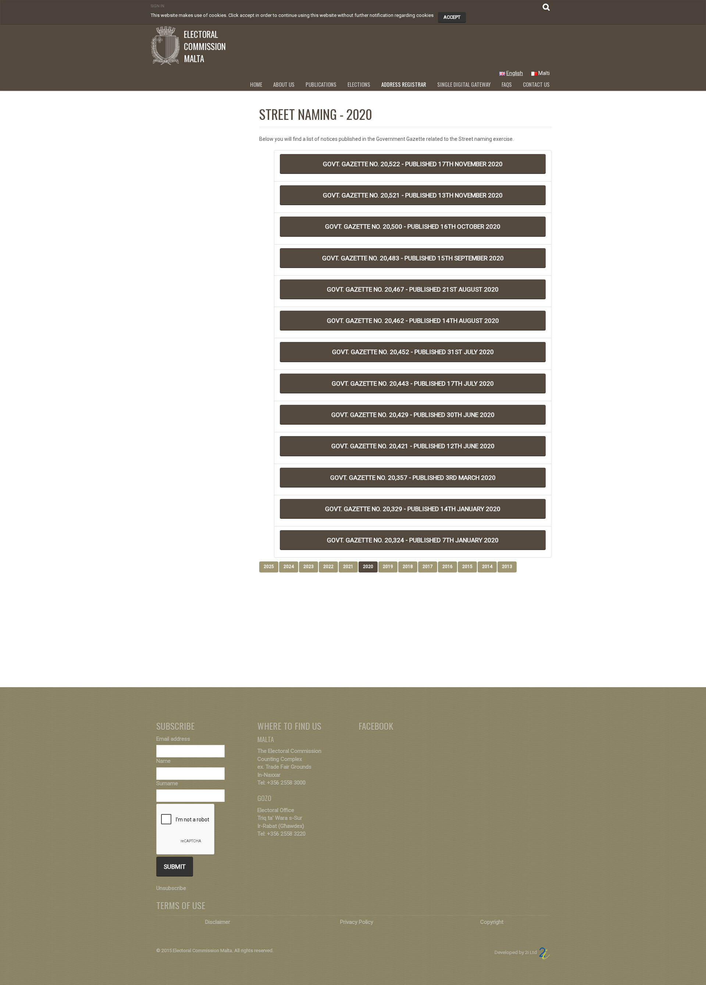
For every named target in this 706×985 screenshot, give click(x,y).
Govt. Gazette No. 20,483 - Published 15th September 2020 (413, 258)
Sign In (157, 6)
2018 (408, 566)
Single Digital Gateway (464, 84)
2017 (427, 566)
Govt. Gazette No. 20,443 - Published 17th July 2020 (413, 383)
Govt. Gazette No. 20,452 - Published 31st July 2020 (413, 352)
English (514, 73)
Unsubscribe (171, 888)
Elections (358, 84)
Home (256, 84)
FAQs (507, 84)
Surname (167, 783)
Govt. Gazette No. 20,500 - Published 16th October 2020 (412, 226)
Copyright (491, 922)
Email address (173, 739)
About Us (284, 84)
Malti (544, 73)
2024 (289, 566)
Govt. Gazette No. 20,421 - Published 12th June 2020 (413, 446)
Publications (321, 84)
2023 (308, 566)
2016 (447, 566)
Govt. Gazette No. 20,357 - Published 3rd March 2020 (413, 477)
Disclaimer (217, 922)
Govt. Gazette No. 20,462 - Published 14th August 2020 (413, 320)
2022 (328, 566)
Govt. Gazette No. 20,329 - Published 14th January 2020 (412, 509)
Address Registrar (403, 84)
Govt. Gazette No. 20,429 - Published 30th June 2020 (413, 414)
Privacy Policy (356, 922)
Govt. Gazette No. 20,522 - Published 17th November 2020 (413, 164)
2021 (348, 566)
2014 (487, 566)
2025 (269, 566)
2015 (467, 566)
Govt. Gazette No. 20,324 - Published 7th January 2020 (413, 540)
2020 (368, 566)
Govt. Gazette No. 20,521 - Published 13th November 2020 (413, 195)
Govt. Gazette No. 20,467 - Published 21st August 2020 (413, 289)
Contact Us (536, 84)
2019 (388, 566)
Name (163, 761)
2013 (507, 566)
